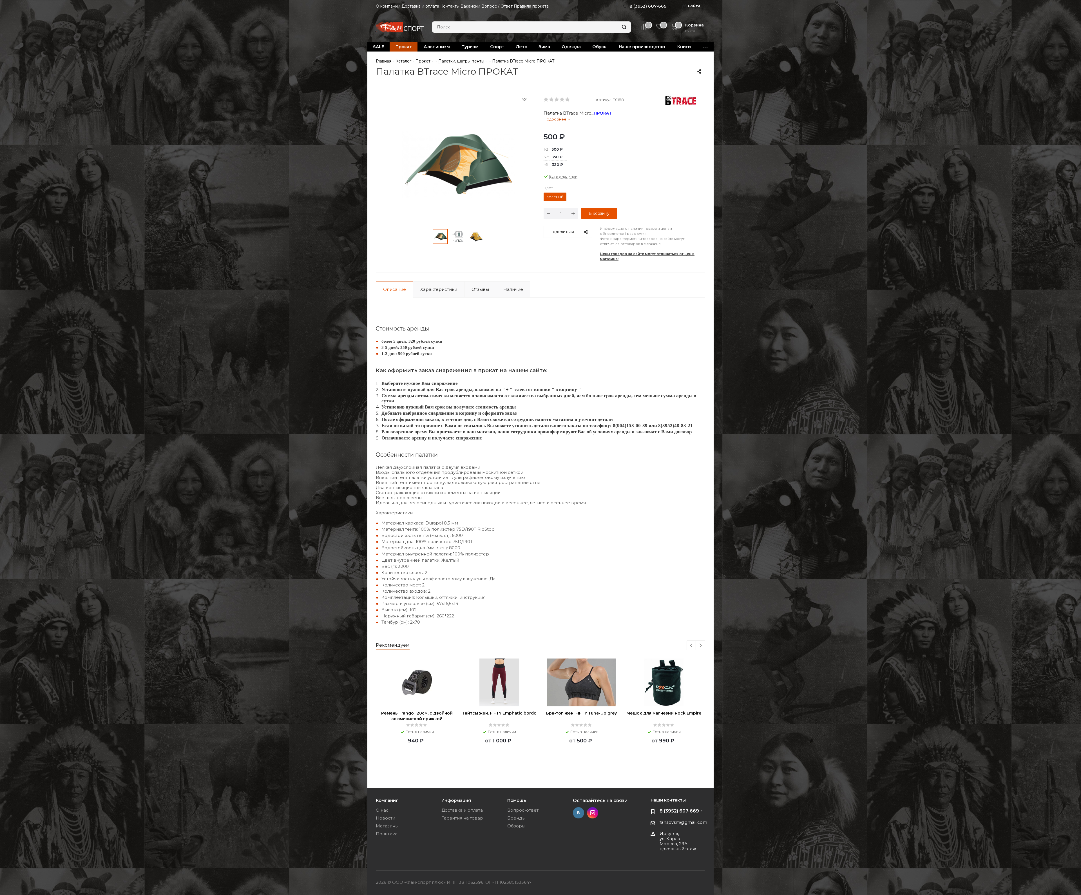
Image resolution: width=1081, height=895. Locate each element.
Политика (386, 833)
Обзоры (516, 826)
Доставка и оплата (462, 810)
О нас (382, 810)
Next (700, 646)
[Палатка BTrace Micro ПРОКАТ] (458, 163)
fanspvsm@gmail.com (683, 822)
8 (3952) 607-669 (679, 811)
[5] (567, 99)
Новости (385, 818)
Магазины (387, 826)
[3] (557, 99)
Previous (691, 646)
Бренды (516, 818)
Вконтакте (578, 812)
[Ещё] (705, 47)
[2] (551, 99)
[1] (546, 99)
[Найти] (624, 27)
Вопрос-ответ (523, 810)
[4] (562, 99)
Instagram (592, 812)
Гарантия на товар (462, 818)
